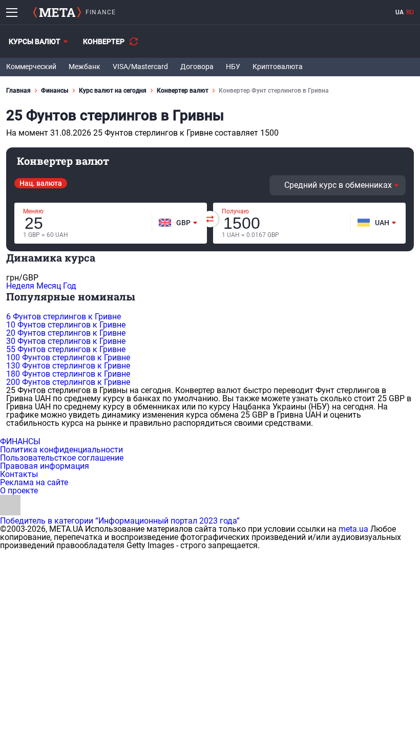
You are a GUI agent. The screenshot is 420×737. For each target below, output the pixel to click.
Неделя (20, 286)
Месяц (48, 286)
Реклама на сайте (34, 482)
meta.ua (353, 529)
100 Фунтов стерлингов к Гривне (68, 357)
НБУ (233, 66)
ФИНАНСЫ (20, 441)
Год (69, 286)
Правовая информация (44, 466)
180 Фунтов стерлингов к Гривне (68, 374)
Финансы (55, 90)
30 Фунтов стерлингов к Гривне (65, 341)
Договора (197, 66)
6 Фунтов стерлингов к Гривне (63, 316)
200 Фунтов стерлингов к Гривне (68, 382)
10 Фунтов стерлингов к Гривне (65, 325)
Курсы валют (34, 41)
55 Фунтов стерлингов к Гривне (65, 349)
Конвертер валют (182, 90)
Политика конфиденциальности (61, 449)
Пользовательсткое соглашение (61, 458)
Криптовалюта (278, 66)
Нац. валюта (40, 183)
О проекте (19, 490)
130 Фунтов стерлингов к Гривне (68, 366)
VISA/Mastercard (140, 66)
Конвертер (103, 41)
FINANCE (101, 12)
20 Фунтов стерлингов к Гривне (65, 333)
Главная (18, 90)
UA (399, 12)
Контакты (19, 474)
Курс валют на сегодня (112, 90)
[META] (57, 12)
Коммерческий (31, 66)
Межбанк (84, 66)
